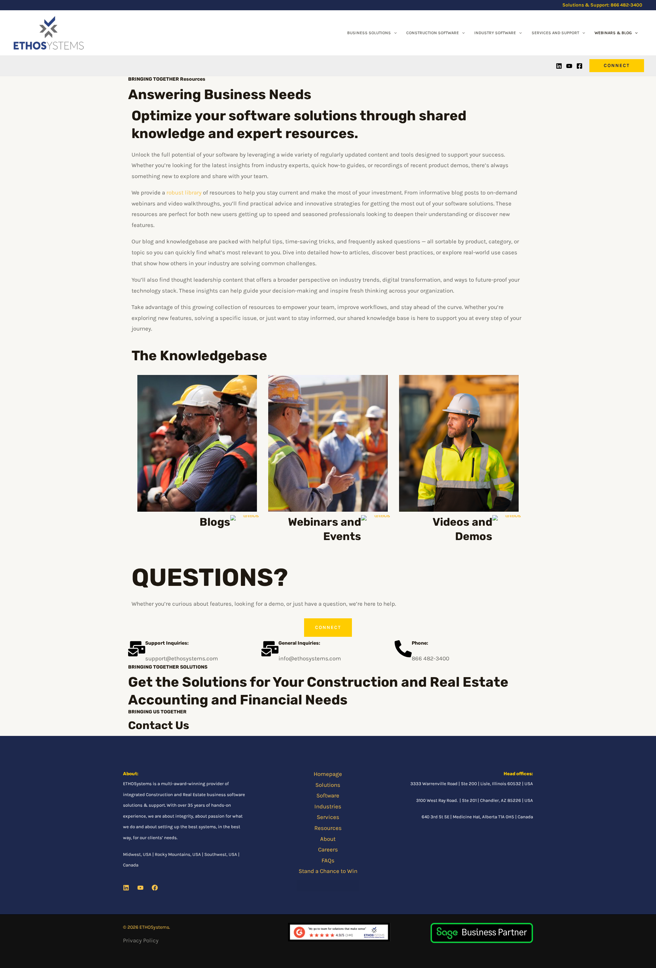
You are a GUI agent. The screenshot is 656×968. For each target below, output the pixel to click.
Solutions (327, 784)
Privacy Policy (141, 940)
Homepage (328, 773)
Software (327, 795)
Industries (327, 806)
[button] (394, 33)
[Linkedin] (559, 66)
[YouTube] (569, 66)
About (328, 838)
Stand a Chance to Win (328, 871)
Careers (328, 849)
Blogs (215, 521)
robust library (184, 192)
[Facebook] (579, 66)
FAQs (328, 860)
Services (328, 817)
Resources (328, 827)
